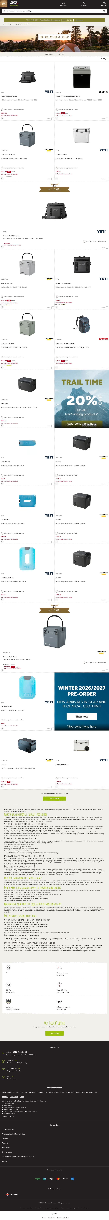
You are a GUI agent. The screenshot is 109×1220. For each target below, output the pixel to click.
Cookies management (72, 1208)
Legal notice (85, 1208)
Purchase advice (8, 1129)
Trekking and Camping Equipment (16, 24)
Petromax (57, 862)
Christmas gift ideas (63, 1218)
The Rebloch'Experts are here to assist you (18, 1156)
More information (8, 1116)
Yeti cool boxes (27, 833)
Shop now (79, 20)
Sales (44, 1218)
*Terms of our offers (26, 1208)
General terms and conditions (44, 1208)
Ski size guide (7, 1152)
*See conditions (82, 423)
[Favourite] (2, 118)
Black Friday (51, 1218)
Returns (5, 1143)
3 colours (8, 176)
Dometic (10, 874)
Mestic (43, 873)
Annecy (5, 1096)
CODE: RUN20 (67, 20)
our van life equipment (34, 874)
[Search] (106, 9)
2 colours (63, 304)
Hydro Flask (24, 830)
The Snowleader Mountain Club (13, 1134)
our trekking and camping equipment (30, 864)
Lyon (22, 1096)
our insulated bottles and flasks (28, 932)
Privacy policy (59, 1208)
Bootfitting (6, 1147)
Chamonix (14, 1096)
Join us (4, 1161)
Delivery (5, 1138)
